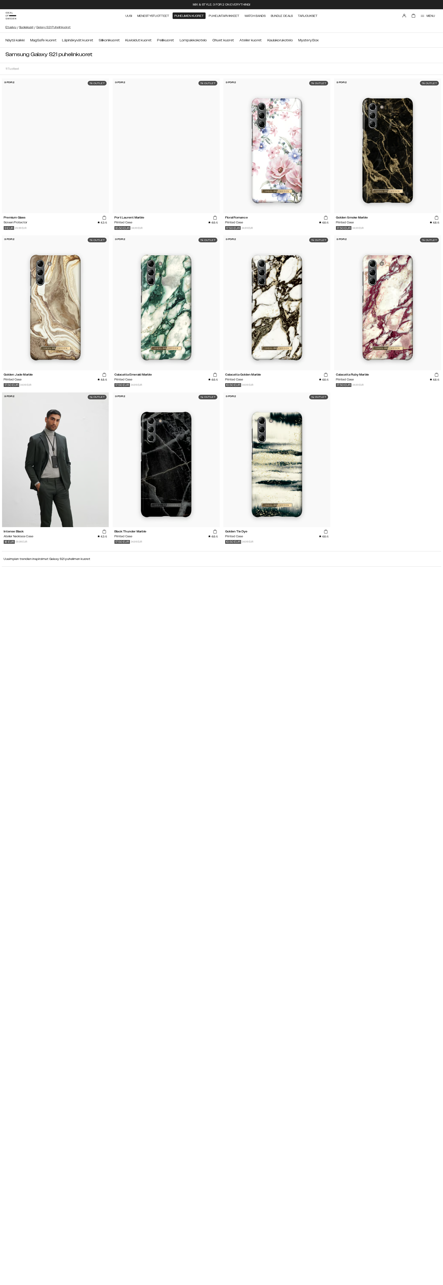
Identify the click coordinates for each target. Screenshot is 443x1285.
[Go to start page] (11, 15)
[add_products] (104, 218)
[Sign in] (404, 15)
